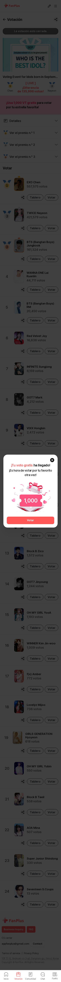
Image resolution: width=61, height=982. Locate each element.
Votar (30, 520)
